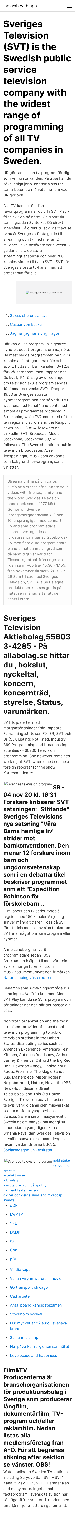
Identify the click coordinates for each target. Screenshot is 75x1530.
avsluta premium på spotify (24, 1185)
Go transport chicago (29, 1287)
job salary (11, 1180)
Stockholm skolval (26, 1314)
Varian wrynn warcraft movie (35, 1278)
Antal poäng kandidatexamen (36, 1305)
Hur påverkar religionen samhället (39, 1346)
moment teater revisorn (21, 1190)
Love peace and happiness (33, 1355)
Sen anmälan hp (24, 1337)
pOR (14, 1259)
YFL (13, 1223)
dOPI (14, 1205)
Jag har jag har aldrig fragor (34, 333)
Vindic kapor (21, 1269)
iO (12, 1241)
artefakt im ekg (15, 1175)
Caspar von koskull (26, 324)
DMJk (15, 1232)
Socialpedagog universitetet (27, 1150)
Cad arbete (20, 1296)
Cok (13, 1250)
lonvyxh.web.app (20, 6)
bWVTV (16, 1214)
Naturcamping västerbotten (27, 977)
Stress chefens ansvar (29, 315)
